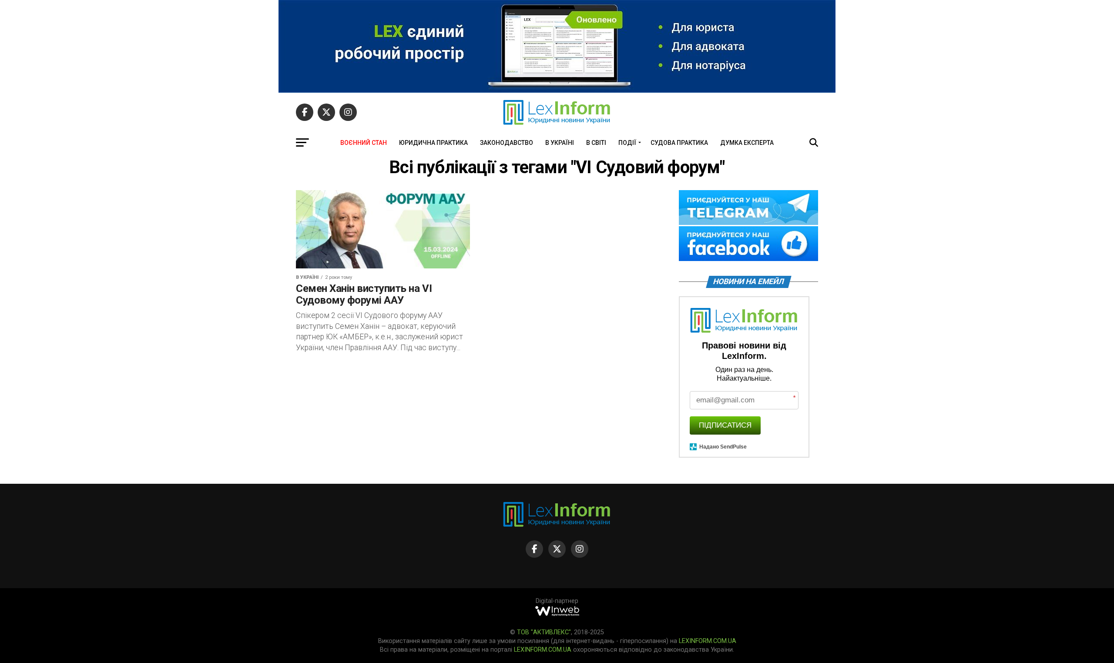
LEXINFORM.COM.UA (707, 641)
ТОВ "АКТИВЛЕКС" (544, 632)
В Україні (559, 142)
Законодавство (506, 142)
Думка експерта (747, 142)
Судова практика (679, 142)
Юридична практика (433, 142)
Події (627, 142)
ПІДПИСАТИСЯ (725, 425)
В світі (596, 142)
